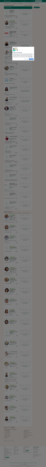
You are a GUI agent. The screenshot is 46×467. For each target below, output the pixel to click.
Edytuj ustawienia (26, 59)
